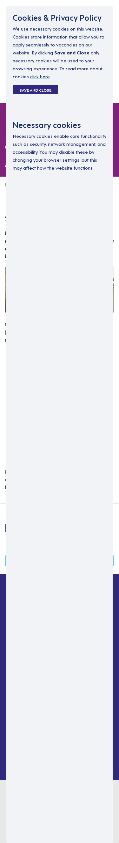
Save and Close (35, 90)
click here (40, 76)
